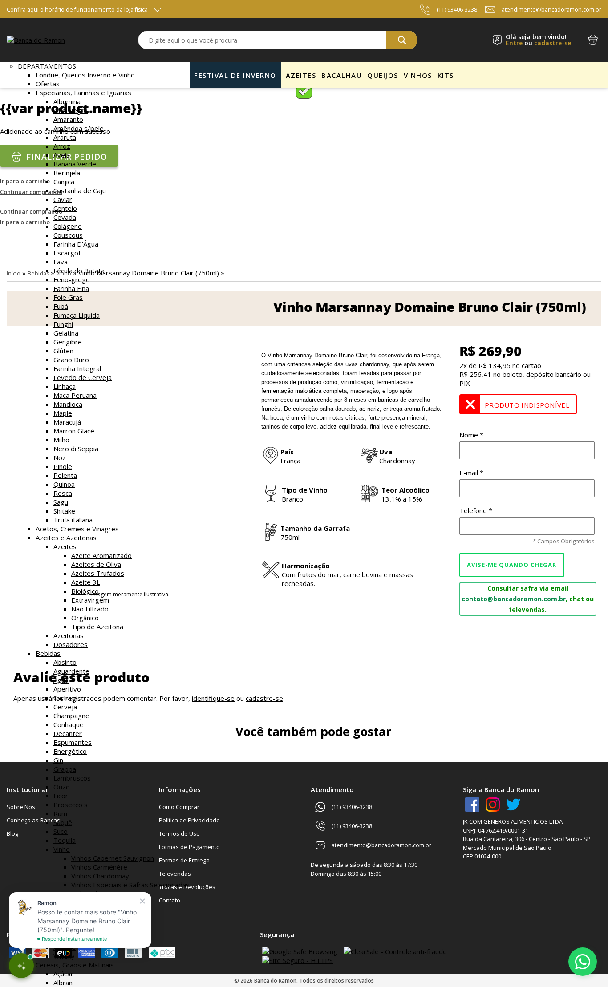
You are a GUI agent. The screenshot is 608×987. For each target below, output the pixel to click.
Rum (60, 813)
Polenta (65, 475)
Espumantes (72, 742)
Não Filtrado (90, 608)
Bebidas (48, 653)
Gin (58, 760)
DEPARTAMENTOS (47, 65)
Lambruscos (72, 777)
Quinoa (64, 484)
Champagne (71, 715)
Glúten (63, 350)
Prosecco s (70, 804)
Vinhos (418, 75)
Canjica (63, 181)
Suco (60, 831)
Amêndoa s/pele (78, 128)
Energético (70, 751)
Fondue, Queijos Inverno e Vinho (85, 74)
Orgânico (85, 617)
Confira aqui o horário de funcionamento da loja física (77, 9)
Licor (60, 795)
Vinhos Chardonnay (100, 875)
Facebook (472, 804)
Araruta (64, 137)
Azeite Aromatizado (101, 555)
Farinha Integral (77, 368)
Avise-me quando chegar (511, 565)
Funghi (63, 324)
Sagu (60, 502)
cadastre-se (552, 43)
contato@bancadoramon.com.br (514, 599)
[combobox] (277, 40)
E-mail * (471, 472)
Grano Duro (71, 359)
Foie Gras (68, 297)
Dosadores (70, 644)
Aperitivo (67, 688)
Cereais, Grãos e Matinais (75, 964)
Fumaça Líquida (76, 315)
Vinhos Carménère (99, 866)
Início (13, 273)
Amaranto (68, 119)
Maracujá (67, 421)
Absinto (65, 662)
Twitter (513, 804)
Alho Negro (70, 110)
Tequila (64, 840)
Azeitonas (68, 635)
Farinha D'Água (75, 243)
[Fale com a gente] (582, 961)
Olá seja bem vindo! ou (538, 40)
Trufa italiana (73, 519)
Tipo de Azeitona (97, 626)
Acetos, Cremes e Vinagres (77, 528)
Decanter (67, 733)
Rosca (62, 493)
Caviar (62, 199)
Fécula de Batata (79, 270)
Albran (63, 982)
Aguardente (71, 671)
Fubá (60, 306)
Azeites (65, 546)
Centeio (65, 208)
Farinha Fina (71, 288)
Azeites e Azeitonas (66, 537)
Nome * (471, 434)
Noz (59, 457)
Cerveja (65, 706)
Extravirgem (90, 599)
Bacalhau (341, 75)
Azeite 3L (85, 582)
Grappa (64, 769)
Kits (446, 75)
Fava (60, 261)
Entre (514, 43)
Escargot (67, 252)
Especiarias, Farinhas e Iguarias (83, 92)
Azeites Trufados (97, 573)
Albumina (67, 101)
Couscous (68, 235)
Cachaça (65, 697)
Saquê (62, 822)
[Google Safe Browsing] (299, 951)
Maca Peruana (75, 395)
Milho (61, 439)
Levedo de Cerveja (82, 377)
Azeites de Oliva (96, 564)
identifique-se (213, 698)
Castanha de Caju (79, 190)
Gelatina (65, 332)
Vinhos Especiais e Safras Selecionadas (130, 884)
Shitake (64, 510)
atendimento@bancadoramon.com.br (551, 9)
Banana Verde (74, 163)
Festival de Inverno (235, 75)
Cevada (64, 217)
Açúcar (63, 973)
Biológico (85, 591)
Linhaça (64, 386)
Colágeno (67, 226)
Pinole (62, 466)
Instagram (493, 804)
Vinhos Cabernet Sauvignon (112, 858)
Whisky (64, 955)
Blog (12, 833)
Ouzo (61, 786)
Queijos (382, 75)
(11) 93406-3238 (457, 9)
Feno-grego (71, 279)
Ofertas (48, 83)
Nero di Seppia (75, 448)
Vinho (61, 849)
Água (61, 680)
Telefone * (475, 510)
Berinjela (66, 172)
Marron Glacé (73, 430)
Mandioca (67, 404)
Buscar (401, 40)
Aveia (61, 154)
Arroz (61, 146)
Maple (62, 413)
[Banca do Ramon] (36, 40)
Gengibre (67, 341)
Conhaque (68, 724)
